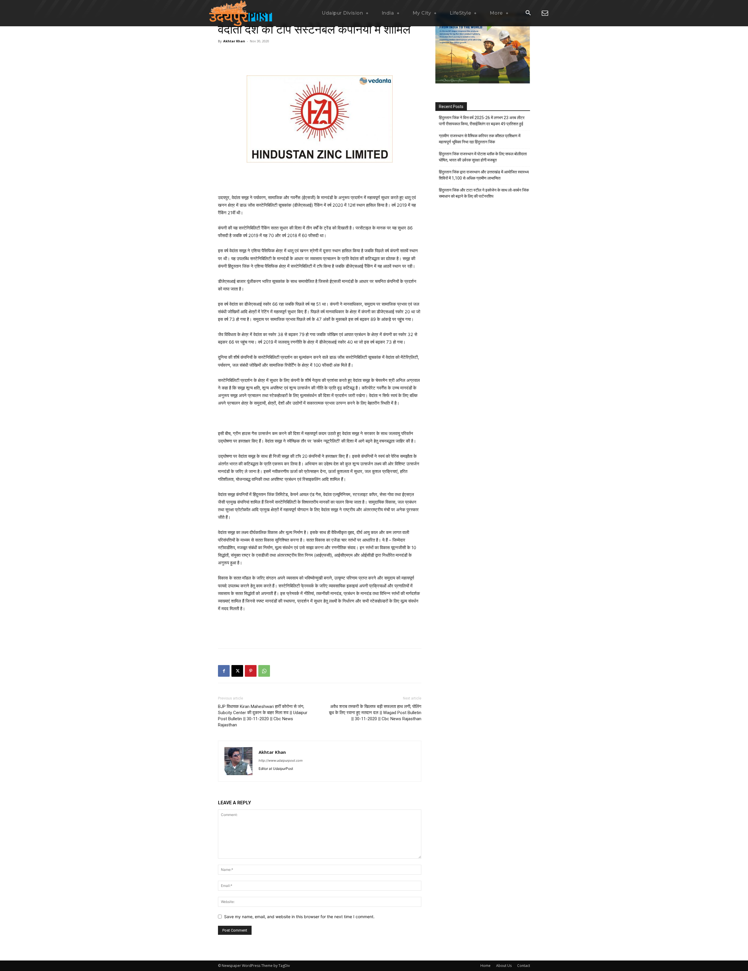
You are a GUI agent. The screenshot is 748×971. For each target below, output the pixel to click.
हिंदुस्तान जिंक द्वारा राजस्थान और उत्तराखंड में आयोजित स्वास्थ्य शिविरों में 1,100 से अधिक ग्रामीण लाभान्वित (484, 175)
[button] (528, 13)
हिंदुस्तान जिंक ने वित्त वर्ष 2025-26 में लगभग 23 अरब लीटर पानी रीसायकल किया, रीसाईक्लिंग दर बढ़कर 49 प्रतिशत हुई (481, 120)
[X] (237, 671)
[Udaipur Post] (239, 13)
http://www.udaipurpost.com (281, 760)
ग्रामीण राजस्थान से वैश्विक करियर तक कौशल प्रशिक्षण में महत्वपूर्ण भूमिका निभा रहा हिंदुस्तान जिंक (479, 138)
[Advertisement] (319, 58)
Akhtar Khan (234, 41)
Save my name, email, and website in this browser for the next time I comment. (299, 916)
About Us (504, 965)
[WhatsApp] (264, 671)
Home (485, 965)
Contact (523, 965)
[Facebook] (224, 671)
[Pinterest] (251, 671)
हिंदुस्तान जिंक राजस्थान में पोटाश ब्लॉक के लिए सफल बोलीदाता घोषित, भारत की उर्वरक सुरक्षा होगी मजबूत (483, 157)
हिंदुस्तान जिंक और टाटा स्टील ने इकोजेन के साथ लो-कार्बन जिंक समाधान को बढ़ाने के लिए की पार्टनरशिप (484, 193)
